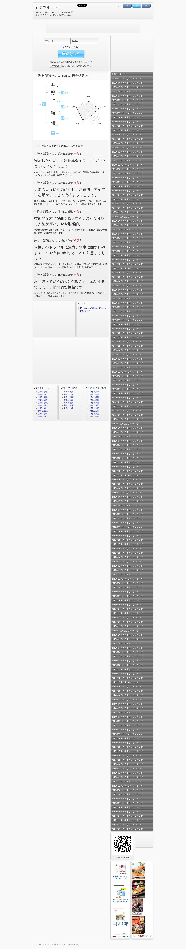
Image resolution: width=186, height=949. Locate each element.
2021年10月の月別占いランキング (127, 324)
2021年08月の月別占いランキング (127, 333)
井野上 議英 (43, 405)
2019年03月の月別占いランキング (127, 458)
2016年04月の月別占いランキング (127, 609)
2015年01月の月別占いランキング (127, 674)
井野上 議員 (43, 403)
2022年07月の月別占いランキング (127, 285)
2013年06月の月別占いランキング (127, 756)
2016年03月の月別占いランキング (127, 613)
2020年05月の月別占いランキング (127, 398)
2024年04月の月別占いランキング (127, 195)
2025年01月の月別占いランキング (127, 156)
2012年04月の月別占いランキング (127, 816)
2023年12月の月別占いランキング (127, 212)
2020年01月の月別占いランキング (127, 415)
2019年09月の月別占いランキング (127, 432)
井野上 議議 (43, 411)
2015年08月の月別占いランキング (127, 643)
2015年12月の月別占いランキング (127, 626)
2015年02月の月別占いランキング (127, 669)
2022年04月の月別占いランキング (127, 298)
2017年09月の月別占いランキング (127, 536)
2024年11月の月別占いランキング (127, 165)
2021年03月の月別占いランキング (127, 354)
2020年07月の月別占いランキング (127, 389)
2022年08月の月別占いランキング (127, 281)
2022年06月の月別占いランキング (127, 290)
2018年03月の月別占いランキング (127, 510)
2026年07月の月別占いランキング (127, 78)
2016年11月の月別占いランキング (127, 579)
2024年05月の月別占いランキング (127, 191)
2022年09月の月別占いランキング (127, 277)
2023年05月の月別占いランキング (127, 242)
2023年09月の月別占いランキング (127, 225)
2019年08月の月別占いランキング (127, 436)
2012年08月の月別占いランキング (127, 799)
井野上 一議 (68, 408)
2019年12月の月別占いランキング (127, 419)
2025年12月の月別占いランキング (127, 109)
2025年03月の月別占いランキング (127, 147)
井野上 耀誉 (94, 403)
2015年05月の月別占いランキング (127, 656)
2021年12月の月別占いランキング (127, 316)
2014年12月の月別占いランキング (127, 678)
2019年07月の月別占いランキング (127, 441)
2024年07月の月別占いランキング (127, 182)
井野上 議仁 (43, 416)
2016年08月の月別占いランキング (127, 592)
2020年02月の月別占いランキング (127, 411)
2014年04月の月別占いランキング (127, 712)
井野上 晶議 (68, 394)
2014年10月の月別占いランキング (127, 687)
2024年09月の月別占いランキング (127, 173)
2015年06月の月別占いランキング (127, 652)
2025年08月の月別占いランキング (127, 126)
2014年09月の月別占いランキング (127, 691)
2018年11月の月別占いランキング (127, 475)
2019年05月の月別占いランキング (127, 449)
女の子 (77, 47)
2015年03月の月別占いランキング (127, 665)
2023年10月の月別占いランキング (127, 221)
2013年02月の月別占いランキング (127, 773)
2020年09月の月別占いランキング (127, 380)
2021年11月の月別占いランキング (127, 320)
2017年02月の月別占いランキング (127, 566)
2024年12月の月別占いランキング (127, 160)
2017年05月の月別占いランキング (127, 553)
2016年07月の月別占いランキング (127, 596)
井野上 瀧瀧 (94, 408)
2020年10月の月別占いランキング (127, 376)
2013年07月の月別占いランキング (127, 751)
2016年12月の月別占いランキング (127, 574)
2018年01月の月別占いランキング (127, 518)
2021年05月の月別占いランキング (127, 346)
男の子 (68, 47)
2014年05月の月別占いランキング (127, 708)
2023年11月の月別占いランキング (127, 216)
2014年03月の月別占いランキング (127, 717)
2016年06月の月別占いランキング (127, 600)
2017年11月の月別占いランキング (127, 527)
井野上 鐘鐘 (94, 397)
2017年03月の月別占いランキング (127, 561)
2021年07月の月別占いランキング (127, 337)
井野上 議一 (43, 408)
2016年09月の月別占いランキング (127, 587)
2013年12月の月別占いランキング (127, 730)
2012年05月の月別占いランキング (127, 812)
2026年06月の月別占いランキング (127, 83)
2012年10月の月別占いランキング (127, 790)
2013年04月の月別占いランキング (127, 764)
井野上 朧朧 (94, 414)
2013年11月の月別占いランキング (127, 734)
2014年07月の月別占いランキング (127, 699)
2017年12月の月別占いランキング (127, 523)
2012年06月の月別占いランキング (127, 807)
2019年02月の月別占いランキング (127, 462)
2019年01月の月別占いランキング (127, 467)
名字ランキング (119, 74)
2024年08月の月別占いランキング (127, 178)
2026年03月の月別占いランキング (127, 96)
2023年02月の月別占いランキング (127, 255)
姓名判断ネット (48, 7)
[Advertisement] (93, 27)
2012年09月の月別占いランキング (127, 794)
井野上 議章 (43, 414)
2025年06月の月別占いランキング (127, 135)
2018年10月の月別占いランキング (127, 480)
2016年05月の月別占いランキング (127, 605)
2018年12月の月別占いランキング (127, 471)
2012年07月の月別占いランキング (127, 803)
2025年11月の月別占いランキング (127, 113)
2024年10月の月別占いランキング (127, 169)
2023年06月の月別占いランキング (127, 238)
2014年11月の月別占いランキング (127, 682)
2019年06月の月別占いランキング (127, 445)
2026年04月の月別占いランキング (127, 91)
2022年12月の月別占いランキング (127, 264)
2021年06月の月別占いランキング (127, 342)
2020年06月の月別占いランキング (127, 393)
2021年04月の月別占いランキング (127, 350)
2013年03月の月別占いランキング (127, 768)
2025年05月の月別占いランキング (127, 139)
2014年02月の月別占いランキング (127, 721)
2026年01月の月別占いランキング (127, 104)
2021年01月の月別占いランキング (127, 363)
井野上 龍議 (68, 397)
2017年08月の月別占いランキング (127, 540)
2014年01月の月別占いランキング (127, 725)
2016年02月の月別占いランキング (127, 618)
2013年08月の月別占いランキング (127, 747)
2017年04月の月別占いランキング (127, 557)
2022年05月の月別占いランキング (127, 294)
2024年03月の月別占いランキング (127, 199)
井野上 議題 (43, 394)
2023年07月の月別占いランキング (127, 234)
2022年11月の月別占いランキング (127, 268)
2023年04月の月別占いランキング (127, 247)
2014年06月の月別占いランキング (127, 704)
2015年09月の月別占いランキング (127, 639)
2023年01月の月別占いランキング (127, 260)
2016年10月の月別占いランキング (127, 583)
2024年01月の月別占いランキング (127, 208)
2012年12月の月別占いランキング (127, 781)
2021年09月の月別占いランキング (127, 329)
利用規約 (56, 66)
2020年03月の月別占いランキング (127, 406)
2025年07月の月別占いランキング (127, 130)
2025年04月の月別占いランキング (127, 143)
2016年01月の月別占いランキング (127, 622)
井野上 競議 (68, 400)
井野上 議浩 (43, 392)
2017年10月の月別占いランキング (127, 531)
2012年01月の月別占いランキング (127, 829)
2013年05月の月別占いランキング (127, 760)
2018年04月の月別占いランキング (127, 505)
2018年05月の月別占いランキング (127, 501)
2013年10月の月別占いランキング (127, 738)
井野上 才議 (68, 405)
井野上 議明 (43, 397)
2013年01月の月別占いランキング (127, 777)
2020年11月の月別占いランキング (127, 372)
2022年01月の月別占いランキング (127, 311)
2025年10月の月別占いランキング (127, 117)
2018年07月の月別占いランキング (127, 492)
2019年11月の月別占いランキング (127, 423)
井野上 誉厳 (94, 416)
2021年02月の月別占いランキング (127, 359)
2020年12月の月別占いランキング (127, 367)
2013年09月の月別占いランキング (127, 743)
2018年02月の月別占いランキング (127, 514)
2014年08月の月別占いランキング (127, 695)
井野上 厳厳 (94, 411)
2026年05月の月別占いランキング (127, 87)
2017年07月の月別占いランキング (127, 544)
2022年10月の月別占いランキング (127, 273)
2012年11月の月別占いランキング (127, 786)
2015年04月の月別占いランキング (127, 661)
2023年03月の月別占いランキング (127, 251)
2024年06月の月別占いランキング (127, 186)
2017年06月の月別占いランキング (127, 549)
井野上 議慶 (43, 400)
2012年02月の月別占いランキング (127, 825)
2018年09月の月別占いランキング (127, 484)
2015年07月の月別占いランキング (127, 648)
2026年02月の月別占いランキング (127, 100)
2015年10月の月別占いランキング (127, 635)
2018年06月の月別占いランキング (127, 497)
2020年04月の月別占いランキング (127, 402)
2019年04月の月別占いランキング (127, 454)
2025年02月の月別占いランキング (127, 152)
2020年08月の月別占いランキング (127, 385)
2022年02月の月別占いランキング (127, 307)
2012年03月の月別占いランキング (127, 820)
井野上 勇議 (68, 392)
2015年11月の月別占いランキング (127, 630)
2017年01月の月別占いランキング (127, 570)
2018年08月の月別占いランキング (127, 488)
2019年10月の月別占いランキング (127, 428)
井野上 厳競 (94, 405)
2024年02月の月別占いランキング (127, 204)
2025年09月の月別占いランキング (127, 122)
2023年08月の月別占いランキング (127, 229)
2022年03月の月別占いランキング (127, 303)
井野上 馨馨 (94, 400)
